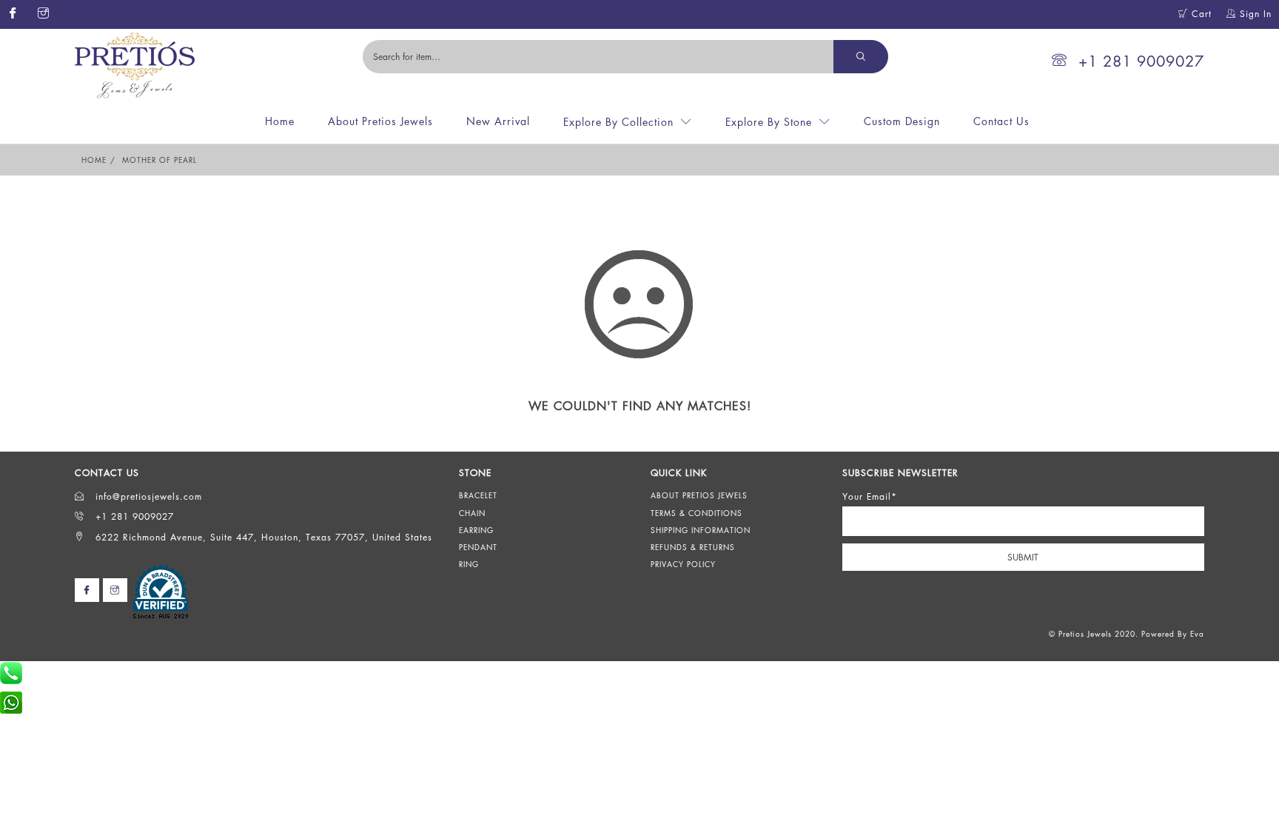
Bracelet (478, 495)
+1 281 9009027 (1141, 61)
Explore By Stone (768, 122)
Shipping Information (701, 530)
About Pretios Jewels (380, 121)
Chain (472, 513)
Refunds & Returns (693, 547)
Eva (1197, 634)
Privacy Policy (683, 564)
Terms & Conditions (696, 513)
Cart (1200, 13)
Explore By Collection (618, 122)
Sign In (1254, 13)
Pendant (478, 547)
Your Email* (869, 496)
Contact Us (1001, 121)
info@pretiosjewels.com (147, 496)
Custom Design (902, 121)
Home (280, 121)
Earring (476, 530)
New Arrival (498, 121)
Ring (469, 564)
